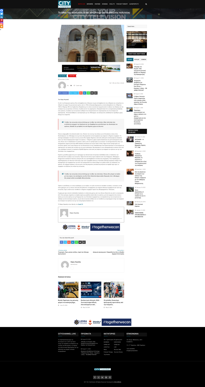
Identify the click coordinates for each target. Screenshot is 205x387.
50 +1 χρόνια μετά (108, 339)
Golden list (117, 344)
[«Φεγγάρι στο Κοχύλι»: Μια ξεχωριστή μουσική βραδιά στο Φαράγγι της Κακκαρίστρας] (130, 66)
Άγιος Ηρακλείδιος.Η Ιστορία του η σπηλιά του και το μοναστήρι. (140, 194)
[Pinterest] (1, 20)
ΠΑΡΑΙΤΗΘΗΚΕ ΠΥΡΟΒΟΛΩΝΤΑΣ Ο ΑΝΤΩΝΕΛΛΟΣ (140, 214)
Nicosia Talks (117, 349)
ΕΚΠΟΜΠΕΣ (90, 4)
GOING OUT (107, 344)
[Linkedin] (1, 17)
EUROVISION (117, 342)
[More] (1, 26)
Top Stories (66, 15)
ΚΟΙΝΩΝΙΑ (105, 4)
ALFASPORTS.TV (134, 4)
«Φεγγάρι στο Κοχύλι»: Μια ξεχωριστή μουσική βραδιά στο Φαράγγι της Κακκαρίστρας (140, 70)
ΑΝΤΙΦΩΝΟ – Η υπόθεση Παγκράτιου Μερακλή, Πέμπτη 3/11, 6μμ (140, 143)
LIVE (115, 347)
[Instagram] (1, 23)
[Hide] (0, 29)
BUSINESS (106, 342)
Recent (130, 59)
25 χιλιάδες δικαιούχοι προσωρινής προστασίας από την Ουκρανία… (113, 302)
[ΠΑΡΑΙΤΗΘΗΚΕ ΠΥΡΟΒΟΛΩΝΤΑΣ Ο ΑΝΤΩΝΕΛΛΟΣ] (130, 212)
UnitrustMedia (117, 382)
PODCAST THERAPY (122, 4)
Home (60, 15)
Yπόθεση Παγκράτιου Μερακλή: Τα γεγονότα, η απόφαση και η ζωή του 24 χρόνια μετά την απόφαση (140, 159)
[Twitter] (61, 221)
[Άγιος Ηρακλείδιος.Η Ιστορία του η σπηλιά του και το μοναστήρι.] (130, 189)
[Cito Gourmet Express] (130, 203)
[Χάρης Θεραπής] (71, 85)
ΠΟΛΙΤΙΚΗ (72, 76)
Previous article (63, 250)
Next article (120, 250)
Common (143, 59)
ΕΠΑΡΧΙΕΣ (97, 4)
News (105, 349)
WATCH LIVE (81, 4)
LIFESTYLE (106, 347)
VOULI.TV (112, 4)
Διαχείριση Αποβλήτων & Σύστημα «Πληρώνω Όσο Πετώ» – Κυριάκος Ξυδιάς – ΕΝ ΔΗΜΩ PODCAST (90, 353)
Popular (136, 59)
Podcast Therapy (108, 352)
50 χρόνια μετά (118, 339)
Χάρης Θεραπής (76, 262)
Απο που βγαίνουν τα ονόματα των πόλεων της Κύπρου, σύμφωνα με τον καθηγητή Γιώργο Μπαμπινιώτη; (140, 177)
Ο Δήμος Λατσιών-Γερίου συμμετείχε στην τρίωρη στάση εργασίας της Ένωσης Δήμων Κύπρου (140, 100)
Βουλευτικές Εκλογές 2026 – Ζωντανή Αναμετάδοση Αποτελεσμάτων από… (90, 302)
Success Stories (118, 352)
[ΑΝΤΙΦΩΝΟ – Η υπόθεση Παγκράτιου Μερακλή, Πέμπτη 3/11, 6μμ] (130, 139)
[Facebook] (1, 10)
